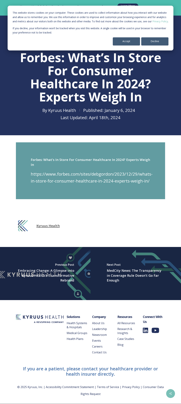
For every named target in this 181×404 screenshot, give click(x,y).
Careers (97, 346)
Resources (124, 317)
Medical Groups (77, 333)
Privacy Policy (160, 21)
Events (96, 341)
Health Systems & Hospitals (77, 325)
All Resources (126, 323)
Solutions (73, 317)
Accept (126, 41)
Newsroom (99, 335)
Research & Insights (124, 331)
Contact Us (99, 352)
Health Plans (75, 339)
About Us (98, 323)
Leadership (99, 329)
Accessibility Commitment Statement (70, 387)
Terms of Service (108, 387)
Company (99, 317)
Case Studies (125, 339)
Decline (155, 41)
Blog (120, 345)
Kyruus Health (62, 110)
